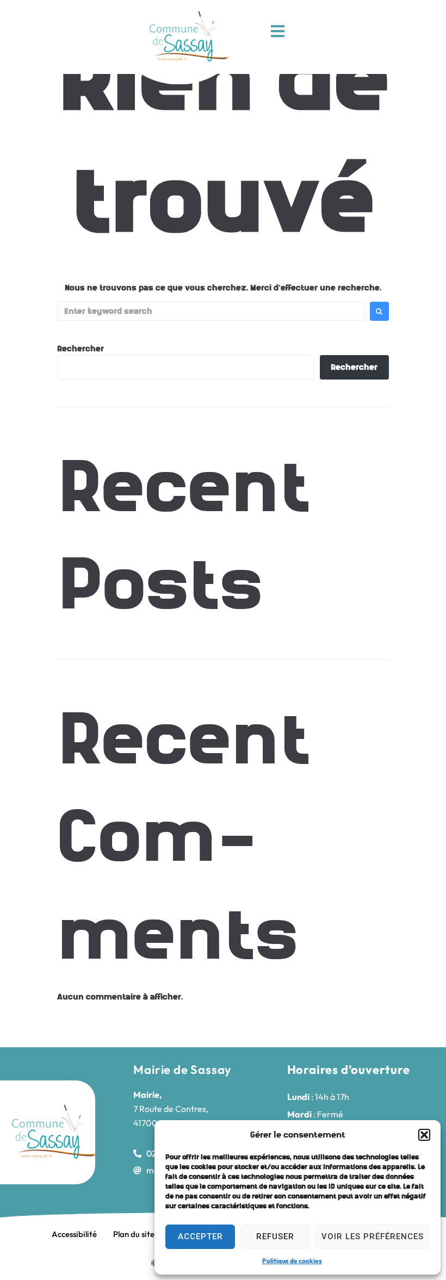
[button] (424, 1134)
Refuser (275, 1236)
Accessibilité (74, 1234)
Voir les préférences (372, 1236)
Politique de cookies (292, 1261)
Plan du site (133, 1234)
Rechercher (80, 348)
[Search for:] (210, 311)
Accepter (200, 1236)
